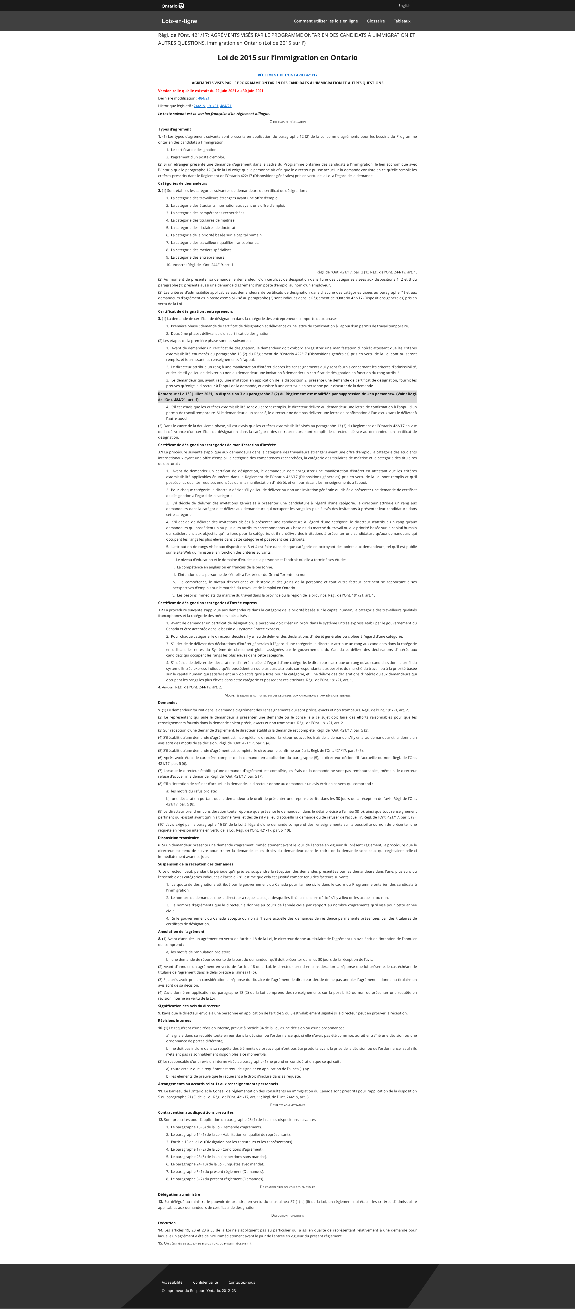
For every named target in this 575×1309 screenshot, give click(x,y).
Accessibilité (172, 1282)
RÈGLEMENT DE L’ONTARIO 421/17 (287, 75)
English (404, 5)
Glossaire (376, 21)
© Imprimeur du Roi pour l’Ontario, (199, 1290)
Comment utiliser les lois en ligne (326, 21)
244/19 (199, 105)
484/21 (204, 98)
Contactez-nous (242, 1282)
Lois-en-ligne (179, 21)
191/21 (212, 105)
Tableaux (402, 21)
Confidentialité (205, 1282)
